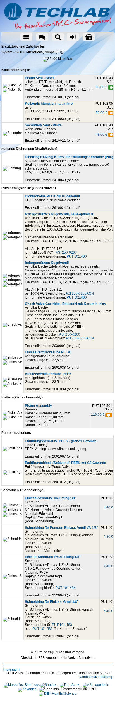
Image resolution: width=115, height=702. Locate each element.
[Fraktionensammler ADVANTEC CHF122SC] (27, 689)
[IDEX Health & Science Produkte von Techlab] (57, 694)
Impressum (11, 669)
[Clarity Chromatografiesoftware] (69, 685)
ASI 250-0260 (66, 252)
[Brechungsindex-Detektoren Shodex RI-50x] (48, 685)
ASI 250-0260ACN (80, 293)
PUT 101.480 (77, 256)
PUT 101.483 (62, 625)
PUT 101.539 (43, 628)
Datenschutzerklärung (95, 677)
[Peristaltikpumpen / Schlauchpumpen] (22, 685)
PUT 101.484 (66, 588)
